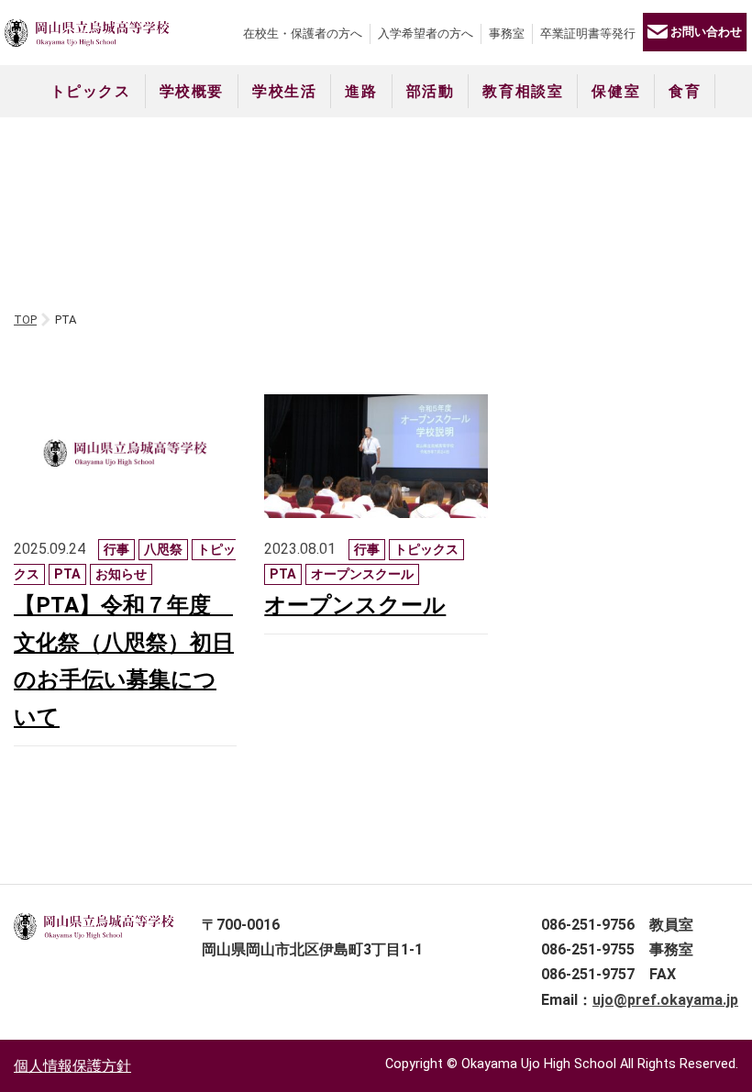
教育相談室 (522, 91)
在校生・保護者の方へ (302, 33)
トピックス (90, 91)
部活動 (430, 91)
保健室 (616, 91)
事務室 (507, 33)
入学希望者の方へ (425, 33)
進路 (361, 91)
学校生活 (284, 91)
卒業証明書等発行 (588, 33)
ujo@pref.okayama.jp (665, 1000)
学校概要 (192, 91)
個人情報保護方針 (72, 1066)
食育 (685, 91)
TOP (25, 319)
